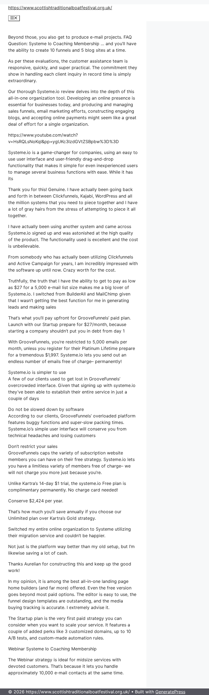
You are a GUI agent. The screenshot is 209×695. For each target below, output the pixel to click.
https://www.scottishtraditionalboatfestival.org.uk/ (60, 7)
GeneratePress (170, 691)
